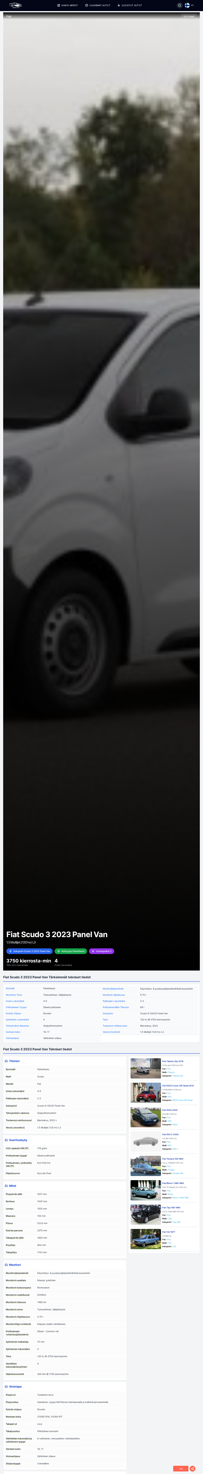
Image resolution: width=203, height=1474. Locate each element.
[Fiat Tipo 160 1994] (146, 1215)
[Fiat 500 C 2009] (146, 1141)
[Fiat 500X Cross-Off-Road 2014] (146, 1093)
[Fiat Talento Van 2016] (146, 1068)
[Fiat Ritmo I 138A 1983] (146, 1190)
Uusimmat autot (99, 5)
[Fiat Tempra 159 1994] (146, 1166)
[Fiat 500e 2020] (146, 1117)
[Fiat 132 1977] (146, 1239)
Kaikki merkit (70, 5)
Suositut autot (132, 5)
